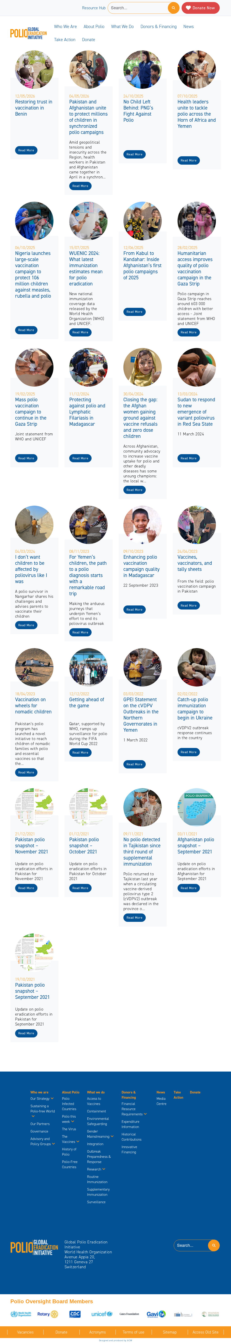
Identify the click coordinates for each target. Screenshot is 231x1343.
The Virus (69, 1129)
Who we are (65, 26)
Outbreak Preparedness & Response (99, 1156)
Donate (88, 39)
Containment (96, 1111)
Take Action (64, 39)
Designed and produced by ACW (115, 1340)
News (188, 26)
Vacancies (25, 1332)
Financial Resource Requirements (132, 1108)
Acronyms (97, 1332)
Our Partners (40, 1123)
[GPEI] (34, 1247)
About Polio (94, 26)
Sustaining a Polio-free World (42, 1109)
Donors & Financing (159, 26)
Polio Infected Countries (69, 1103)
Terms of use (133, 1332)
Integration (95, 1144)
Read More (26, 150)
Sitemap (170, 1332)
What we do (122, 26)
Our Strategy (39, 1098)
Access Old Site (206, 1332)
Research (94, 1169)
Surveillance (96, 1202)
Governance (39, 1131)
